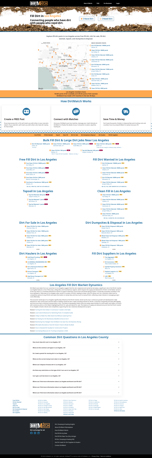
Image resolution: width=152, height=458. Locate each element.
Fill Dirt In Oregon (119, 405)
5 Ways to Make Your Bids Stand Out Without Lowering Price (53, 316)
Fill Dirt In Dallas (42, 400)
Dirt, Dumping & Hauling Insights (65, 424)
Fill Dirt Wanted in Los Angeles (114, 159)
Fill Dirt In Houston (43, 402)
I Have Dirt (88, 18)
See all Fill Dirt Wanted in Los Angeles (114, 186)
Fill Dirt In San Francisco (69, 400)
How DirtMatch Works (61, 430)
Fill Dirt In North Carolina (121, 400)
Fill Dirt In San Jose (68, 404)
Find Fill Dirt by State (61, 433)
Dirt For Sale (74, 135)
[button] (76, 342)
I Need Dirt (107, 18)
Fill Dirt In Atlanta (42, 412)
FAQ (98, 3)
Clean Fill (65, 135)
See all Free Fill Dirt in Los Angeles (38, 186)
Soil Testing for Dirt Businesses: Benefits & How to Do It (51, 319)
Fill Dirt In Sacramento (44, 411)
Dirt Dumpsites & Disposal (88, 135)
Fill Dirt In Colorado (94, 409)
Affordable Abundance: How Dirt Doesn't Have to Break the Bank (54, 325)
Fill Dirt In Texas (93, 400)
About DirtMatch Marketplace (64, 427)
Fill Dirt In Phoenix (68, 411)
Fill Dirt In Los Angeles (44, 404)
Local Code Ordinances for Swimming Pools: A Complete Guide (54, 313)
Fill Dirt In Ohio (118, 409)
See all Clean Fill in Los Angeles (114, 218)
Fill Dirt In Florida (93, 404)
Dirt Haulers (102, 135)
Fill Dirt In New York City (69, 409)
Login (118, 3)
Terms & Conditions (105, 456)
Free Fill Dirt (37, 135)
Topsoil (58, 135)
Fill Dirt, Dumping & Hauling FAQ (64, 439)
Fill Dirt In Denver (68, 402)
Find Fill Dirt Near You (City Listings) (65, 436)
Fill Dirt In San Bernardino (45, 407)
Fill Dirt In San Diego (43, 409)
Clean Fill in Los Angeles (114, 191)
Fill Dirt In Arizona (119, 404)
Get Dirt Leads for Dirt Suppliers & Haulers (67, 442)
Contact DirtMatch (60, 445)
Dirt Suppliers (16, 412)
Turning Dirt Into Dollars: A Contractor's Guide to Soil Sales (53, 310)
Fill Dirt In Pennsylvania (120, 402)
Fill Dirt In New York (119, 407)
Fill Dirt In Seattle (68, 405)
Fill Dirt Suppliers (113, 135)
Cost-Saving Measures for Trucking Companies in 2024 (51, 331)
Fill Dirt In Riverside (68, 412)
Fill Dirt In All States (119, 411)
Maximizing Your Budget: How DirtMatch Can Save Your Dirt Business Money (58, 322)
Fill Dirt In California (94, 402)
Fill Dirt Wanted (48, 135)
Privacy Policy (95, 456)
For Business (108, 3)
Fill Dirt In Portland (68, 407)
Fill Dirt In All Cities (68, 414)
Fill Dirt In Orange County (45, 405)
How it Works (88, 3)
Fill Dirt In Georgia (93, 405)
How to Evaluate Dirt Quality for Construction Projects (51, 328)
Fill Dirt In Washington (95, 407)
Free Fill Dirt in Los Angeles (38, 159)
